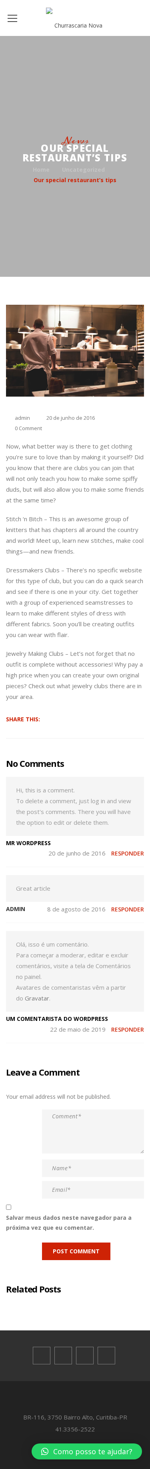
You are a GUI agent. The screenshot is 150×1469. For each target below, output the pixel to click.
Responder (127, 853)
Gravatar (37, 998)
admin (22, 417)
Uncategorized (83, 169)
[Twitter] (63, 1355)
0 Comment (28, 428)
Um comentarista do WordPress (57, 1018)
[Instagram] (106, 1355)
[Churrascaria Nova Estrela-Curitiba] (75, 18)
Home (41, 169)
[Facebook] (41, 1355)
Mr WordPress (28, 843)
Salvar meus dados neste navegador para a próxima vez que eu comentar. (69, 1222)
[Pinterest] (85, 1355)
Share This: (23, 719)
